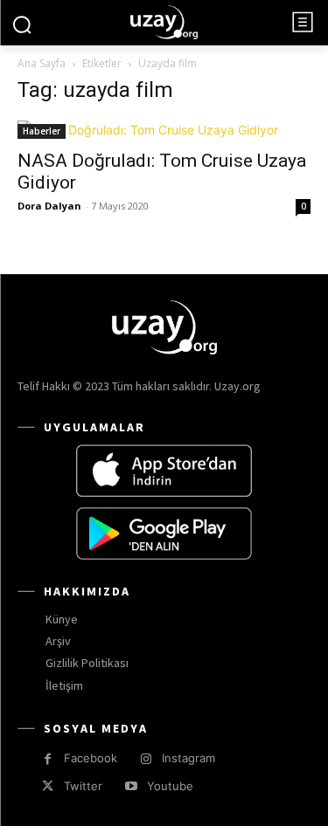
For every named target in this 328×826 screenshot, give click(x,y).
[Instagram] (146, 759)
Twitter (83, 786)
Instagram (188, 758)
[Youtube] (131, 786)
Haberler (41, 131)
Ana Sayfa (41, 63)
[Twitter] (48, 786)
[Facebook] (48, 759)
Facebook (90, 758)
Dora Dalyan (49, 205)
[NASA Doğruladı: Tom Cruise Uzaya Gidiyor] (164, 129)
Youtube (170, 786)
